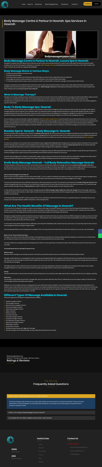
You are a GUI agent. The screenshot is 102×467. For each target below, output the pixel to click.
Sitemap (41, 462)
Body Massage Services (51, 4)
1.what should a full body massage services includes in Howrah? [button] (27, 396)
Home (23, 4)
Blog (40, 458)
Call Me (96, 3)
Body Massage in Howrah (48, 65)
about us (30, 4)
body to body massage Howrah (50, 119)
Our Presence (42, 451)
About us (41, 447)
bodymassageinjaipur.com (77, 450)
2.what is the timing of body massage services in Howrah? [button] (26, 412)
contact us (75, 4)
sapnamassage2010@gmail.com (78, 447)
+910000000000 (87, 3)
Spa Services (38, 4)
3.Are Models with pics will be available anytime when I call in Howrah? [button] (30, 418)
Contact (41, 454)
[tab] (51, 396)
